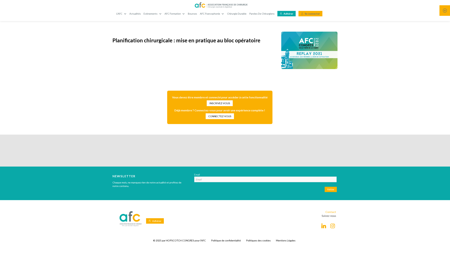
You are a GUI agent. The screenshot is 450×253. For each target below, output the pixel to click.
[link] (121, 13)
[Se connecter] (444, 10)
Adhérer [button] (156, 220)
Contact (330, 211)
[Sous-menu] (125, 13)
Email (197, 174)
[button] (286, 13)
